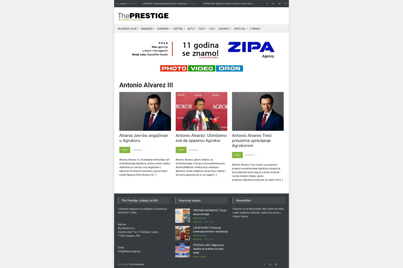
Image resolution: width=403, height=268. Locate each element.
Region (125, 150)
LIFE (211, 28)
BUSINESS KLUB (127, 28)
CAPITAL (178, 28)
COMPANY (163, 28)
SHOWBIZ (224, 28)
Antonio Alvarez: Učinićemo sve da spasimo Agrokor (201, 138)
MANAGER (147, 28)
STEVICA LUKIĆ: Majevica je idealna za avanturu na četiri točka (230, 4)
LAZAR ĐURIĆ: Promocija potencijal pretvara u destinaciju (167, 4)
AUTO (190, 28)
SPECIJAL (239, 28)
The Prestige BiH (136, 264)
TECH (201, 28)
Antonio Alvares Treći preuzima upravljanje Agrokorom (252, 140)
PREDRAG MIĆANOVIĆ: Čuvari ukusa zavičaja (111, 4)
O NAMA (254, 28)
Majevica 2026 (199, 218)
